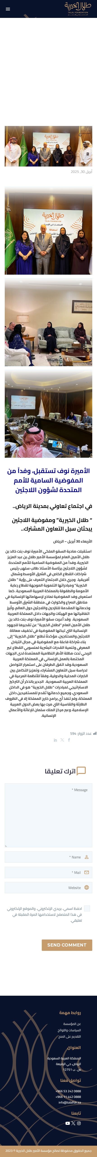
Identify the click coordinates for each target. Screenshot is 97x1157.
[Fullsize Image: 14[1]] (48, 231)
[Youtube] (68, 1123)
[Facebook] (69, 740)
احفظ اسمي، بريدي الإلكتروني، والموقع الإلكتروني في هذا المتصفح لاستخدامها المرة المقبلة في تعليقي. (44, 914)
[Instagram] (79, 1123)
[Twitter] (62, 740)
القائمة (8, 9)
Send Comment (67, 945)
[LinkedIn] (55, 740)
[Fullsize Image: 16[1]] (48, 414)
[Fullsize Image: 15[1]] (48, 322)
